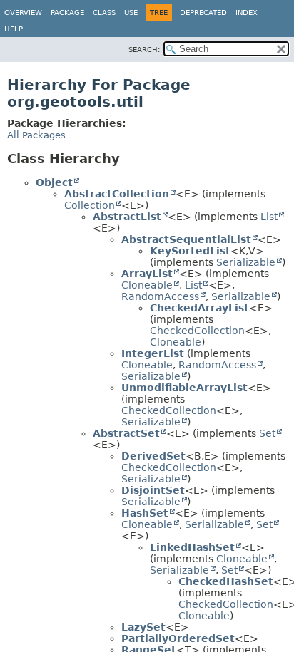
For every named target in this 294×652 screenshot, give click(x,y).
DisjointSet (153, 490)
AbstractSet (126, 433)
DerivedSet (153, 456)
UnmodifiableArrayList (184, 387)
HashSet (144, 513)
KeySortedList (190, 251)
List (269, 216)
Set (267, 433)
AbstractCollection (116, 194)
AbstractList (127, 216)
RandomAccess (160, 296)
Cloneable (147, 285)
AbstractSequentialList (186, 239)
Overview (23, 12)
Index (246, 12)
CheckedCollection (197, 330)
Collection (89, 205)
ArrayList (147, 273)
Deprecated (203, 12)
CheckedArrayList (199, 308)
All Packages (36, 135)
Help (13, 29)
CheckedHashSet (225, 581)
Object (54, 182)
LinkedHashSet (192, 547)
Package (67, 12)
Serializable (245, 262)
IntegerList (152, 353)
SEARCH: (144, 49)
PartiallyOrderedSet (178, 638)
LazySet (143, 627)
